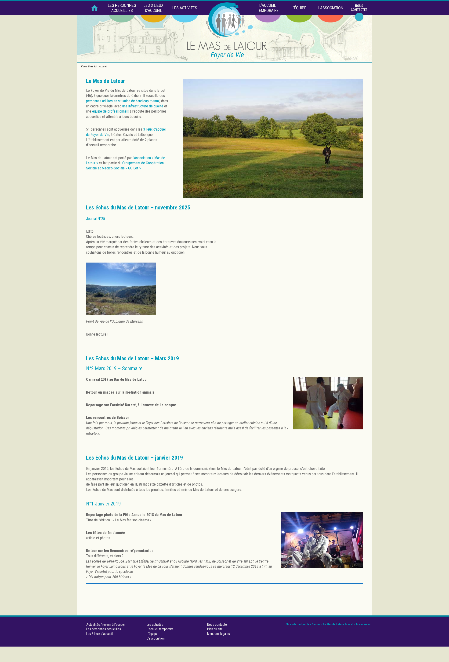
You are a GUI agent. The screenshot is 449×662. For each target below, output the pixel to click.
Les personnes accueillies (122, 8)
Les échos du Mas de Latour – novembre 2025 (138, 207)
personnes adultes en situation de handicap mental (122, 101)
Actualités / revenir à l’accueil (105, 624)
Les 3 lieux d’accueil (153, 8)
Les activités (184, 7)
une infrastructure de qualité (142, 106)
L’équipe (298, 7)
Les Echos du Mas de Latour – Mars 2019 (132, 358)
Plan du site (215, 629)
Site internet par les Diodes (303, 624)
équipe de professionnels (110, 111)
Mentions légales (218, 634)
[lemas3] (273, 197)
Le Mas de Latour (105, 81)
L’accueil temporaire (268, 8)
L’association (330, 7)
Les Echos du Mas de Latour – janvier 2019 (134, 457)
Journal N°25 (95, 218)
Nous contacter (359, 8)
